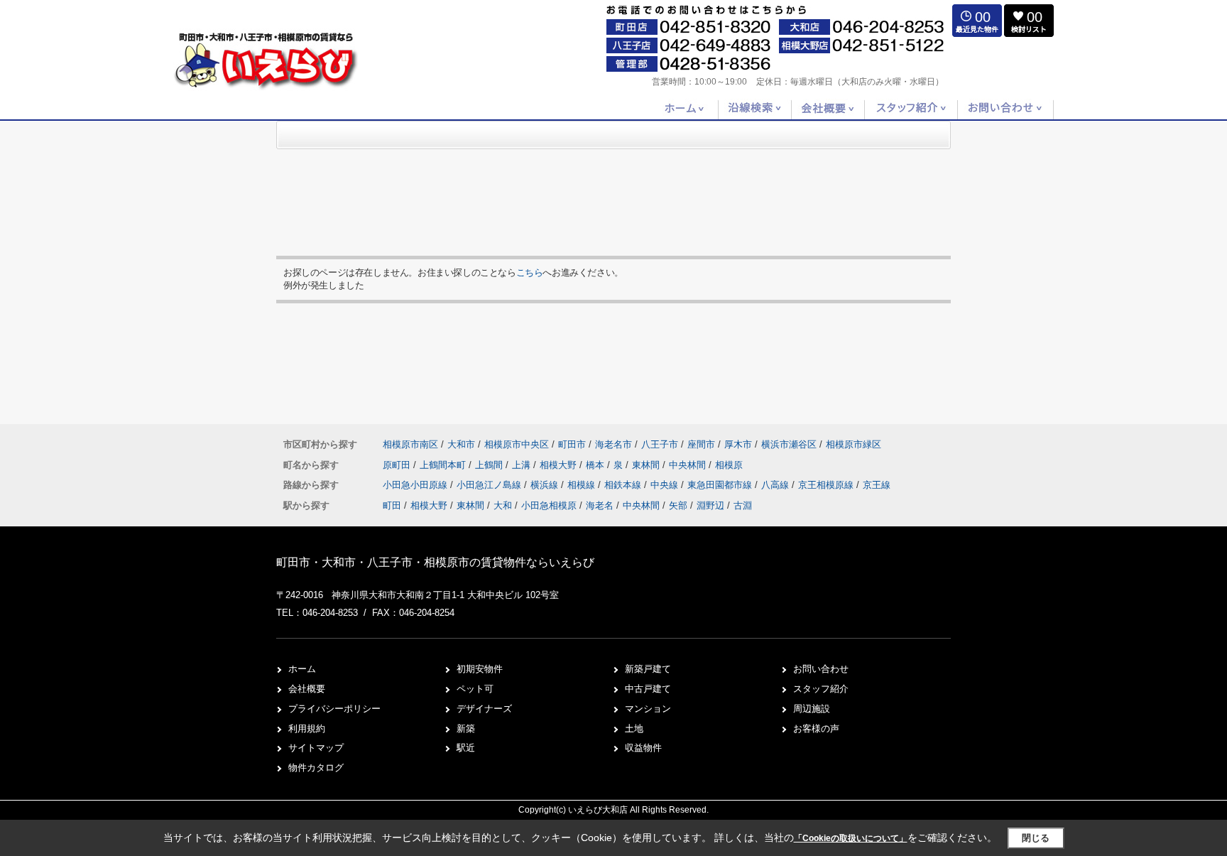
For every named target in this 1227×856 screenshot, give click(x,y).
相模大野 (559, 465)
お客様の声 (816, 728)
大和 (502, 505)
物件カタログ (316, 767)
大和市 (461, 444)
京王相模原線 (827, 485)
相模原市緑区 (853, 444)
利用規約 (306, 728)
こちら (529, 272)
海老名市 (613, 444)
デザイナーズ (484, 708)
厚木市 (738, 444)
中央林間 (689, 465)
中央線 (665, 485)
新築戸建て (648, 668)
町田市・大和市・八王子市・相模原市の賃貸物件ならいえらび (435, 562)
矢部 (678, 505)
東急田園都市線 (721, 485)
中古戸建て (648, 688)
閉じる (1035, 838)
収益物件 (643, 747)
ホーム (302, 668)
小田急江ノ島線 (490, 485)
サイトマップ (316, 747)
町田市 (572, 444)
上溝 (522, 465)
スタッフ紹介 (821, 688)
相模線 (582, 485)
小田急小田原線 (416, 485)
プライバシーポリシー (334, 708)
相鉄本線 (624, 485)
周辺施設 (811, 708)
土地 (634, 728)
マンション (648, 708)
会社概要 (306, 688)
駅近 (466, 747)
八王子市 (659, 444)
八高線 (776, 485)
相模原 (729, 465)
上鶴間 (490, 465)
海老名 (600, 505)
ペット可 (475, 688)
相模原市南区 (410, 444)
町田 (392, 505)
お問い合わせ (821, 668)
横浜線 (545, 485)
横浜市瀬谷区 (789, 444)
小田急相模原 (549, 505)
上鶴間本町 (444, 465)
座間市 (701, 444)
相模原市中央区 (516, 444)
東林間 (647, 465)
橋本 (596, 465)
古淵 (743, 505)
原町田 (398, 465)
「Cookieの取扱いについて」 (850, 838)
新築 (466, 728)
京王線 (876, 485)
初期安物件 (480, 668)
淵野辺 (710, 505)
